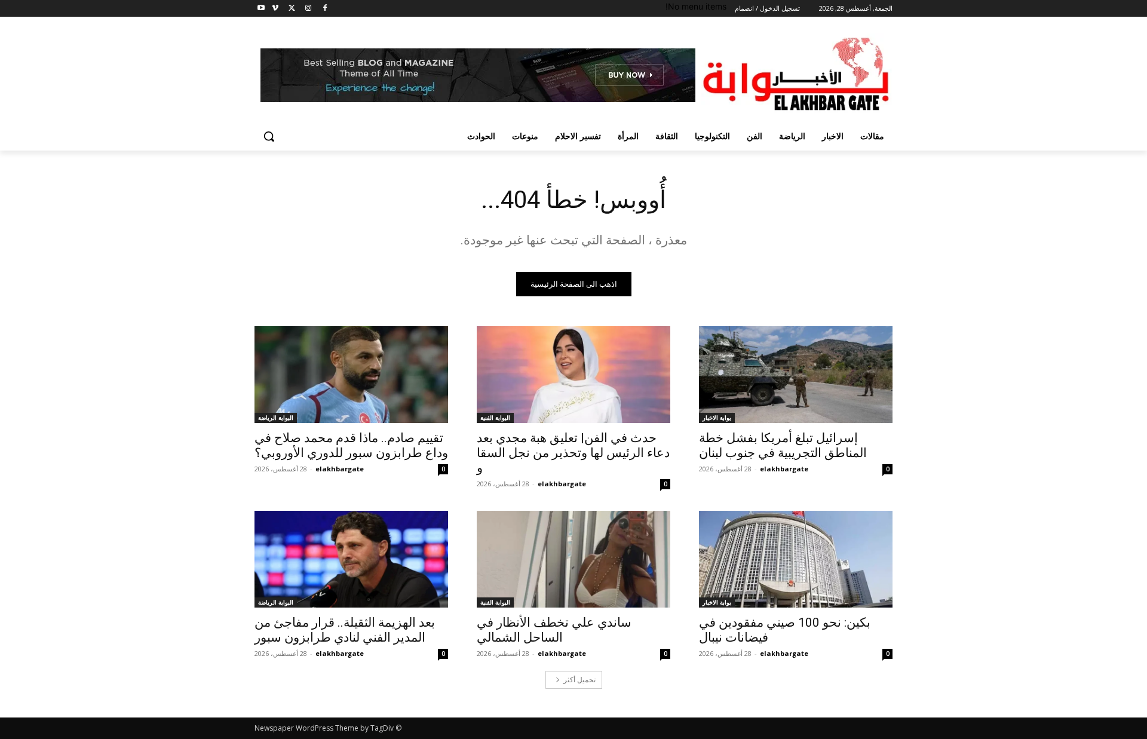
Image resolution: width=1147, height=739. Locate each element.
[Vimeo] (275, 9)
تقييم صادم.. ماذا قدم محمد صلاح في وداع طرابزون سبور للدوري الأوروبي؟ (351, 445)
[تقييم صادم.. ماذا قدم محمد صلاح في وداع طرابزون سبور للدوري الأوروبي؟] (351, 374)
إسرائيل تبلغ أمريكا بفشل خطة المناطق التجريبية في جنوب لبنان (783, 445)
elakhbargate (784, 468)
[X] (292, 9)
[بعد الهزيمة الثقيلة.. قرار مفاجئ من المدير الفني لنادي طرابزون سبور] (351, 559)
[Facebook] (325, 9)
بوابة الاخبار (717, 417)
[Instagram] (308, 9)
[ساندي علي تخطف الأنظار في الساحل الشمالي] (573, 559)
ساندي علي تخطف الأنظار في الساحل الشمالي (554, 630)
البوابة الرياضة (275, 417)
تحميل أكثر (579, 679)
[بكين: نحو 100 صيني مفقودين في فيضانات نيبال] (796, 559)
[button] (268, 136)
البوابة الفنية (495, 417)
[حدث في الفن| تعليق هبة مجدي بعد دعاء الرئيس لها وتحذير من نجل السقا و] (573, 374)
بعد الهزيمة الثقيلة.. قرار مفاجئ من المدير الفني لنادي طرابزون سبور (344, 630)
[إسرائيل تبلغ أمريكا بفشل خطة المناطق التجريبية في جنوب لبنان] (796, 374)
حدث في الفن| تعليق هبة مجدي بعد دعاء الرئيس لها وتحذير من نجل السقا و (573, 453)
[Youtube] (261, 9)
